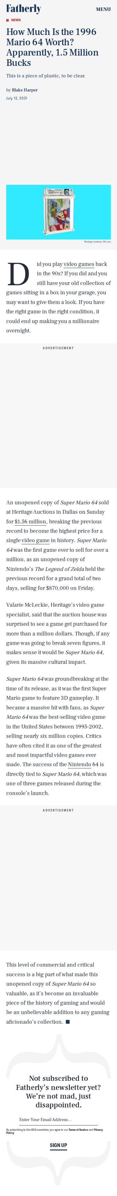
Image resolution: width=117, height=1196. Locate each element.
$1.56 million (30, 521)
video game (36, 540)
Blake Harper (25, 90)
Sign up (58, 1145)
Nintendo (79, 764)
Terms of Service (78, 1129)
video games (79, 264)
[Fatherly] (23, 9)
